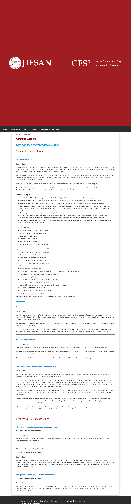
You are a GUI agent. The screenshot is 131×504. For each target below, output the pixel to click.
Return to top (20, 301)
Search (126, 129)
